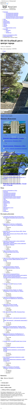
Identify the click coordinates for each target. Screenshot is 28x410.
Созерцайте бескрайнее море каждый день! (13, 216)
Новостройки (6, 21)
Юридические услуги (11, 27)
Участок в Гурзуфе (7, 283)
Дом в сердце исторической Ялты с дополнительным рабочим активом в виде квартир (15, 274)
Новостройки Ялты (7, 36)
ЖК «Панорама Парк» (8, 311)
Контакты (5, 29)
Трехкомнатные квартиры (12, 15)
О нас (7, 31)
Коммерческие (6, 22)
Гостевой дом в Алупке (8, 341)
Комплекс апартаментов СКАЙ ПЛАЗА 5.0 (13, 333)
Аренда (5, 24)
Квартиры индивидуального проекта (14, 18)
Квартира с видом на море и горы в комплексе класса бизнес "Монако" (14, 241)
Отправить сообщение (8, 73)
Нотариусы (8, 32)
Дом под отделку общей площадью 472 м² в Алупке (15, 258)
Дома (4, 19)
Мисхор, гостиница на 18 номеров (11, 366)
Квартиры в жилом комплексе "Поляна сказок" (14, 326)
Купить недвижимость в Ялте (10, 34)
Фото (4, 51)
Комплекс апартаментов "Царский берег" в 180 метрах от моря (13, 174)
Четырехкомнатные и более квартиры (15, 16)
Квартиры (5, 11)
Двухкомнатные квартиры (12, 14)
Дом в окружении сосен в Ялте (10, 250)
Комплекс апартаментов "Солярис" (14, 138)
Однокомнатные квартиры (12, 13)
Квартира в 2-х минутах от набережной (12, 223)
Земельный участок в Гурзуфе (10, 304)
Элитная (5, 25)
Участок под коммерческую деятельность (12, 297)
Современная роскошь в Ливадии (11, 266)
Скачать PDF (6, 87)
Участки (5, 20)
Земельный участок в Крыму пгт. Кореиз (12, 289)
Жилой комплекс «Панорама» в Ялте (14, 146)
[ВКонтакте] (1, 406)
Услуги (5, 26)
